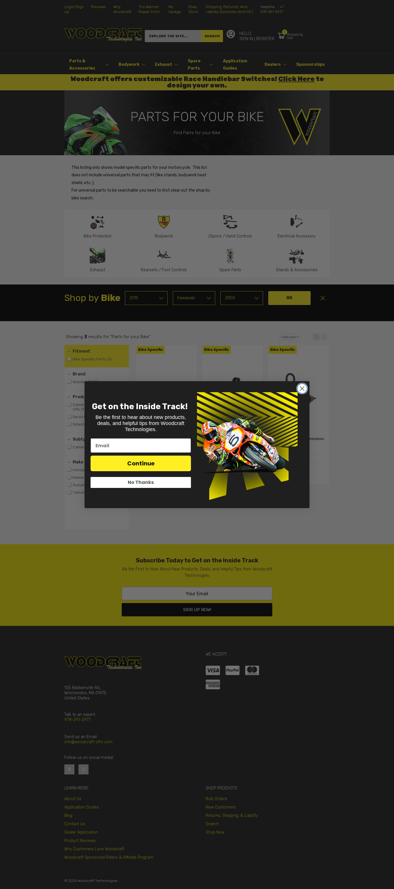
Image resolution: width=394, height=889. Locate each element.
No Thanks (141, 482)
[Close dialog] (302, 388)
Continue (141, 463)
